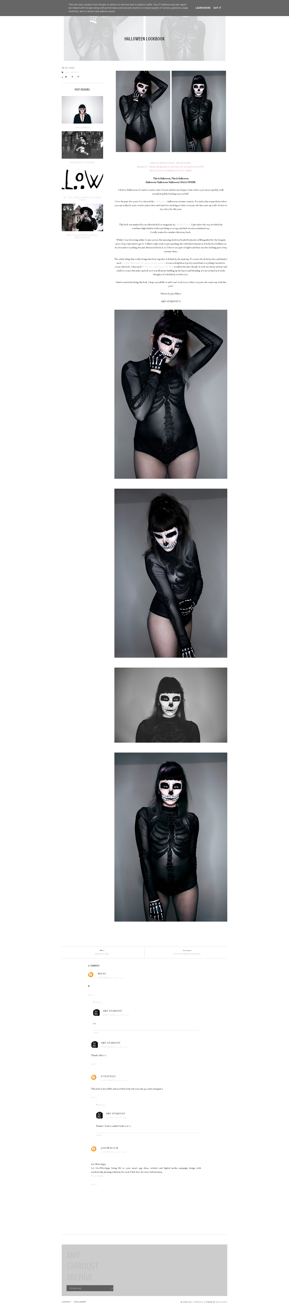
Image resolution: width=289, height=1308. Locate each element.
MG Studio (221, 1302)
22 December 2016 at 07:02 (114, 1080)
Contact (66, 1302)
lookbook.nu (160, 201)
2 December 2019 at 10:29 (113, 1152)
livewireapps (97, 1175)
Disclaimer (80, 1302)
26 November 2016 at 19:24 (116, 1015)
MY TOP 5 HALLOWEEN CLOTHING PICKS (82, 198)
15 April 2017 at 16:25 (116, 1118)
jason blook (109, 1148)
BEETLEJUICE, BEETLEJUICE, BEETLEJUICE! (82, 236)
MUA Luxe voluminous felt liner (157, 266)
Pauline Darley (183, 224)
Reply (91, 995)
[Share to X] (67, 77)
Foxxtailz (108, 1076)
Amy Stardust (112, 1011)
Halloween (71, 72)
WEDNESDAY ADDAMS (82, 162)
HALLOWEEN (82, 127)
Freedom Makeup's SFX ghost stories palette (143, 263)
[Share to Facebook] (73, 77)
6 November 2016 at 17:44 (110, 978)
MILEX (102, 973)
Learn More (203, 7)
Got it (217, 7)
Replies (98, 1003)
